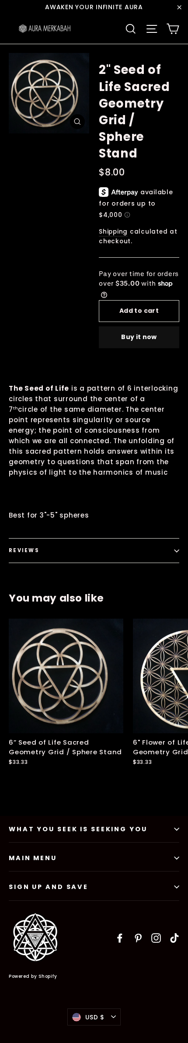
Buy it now (139, 336)
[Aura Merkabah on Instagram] (156, 938)
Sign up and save (48, 886)
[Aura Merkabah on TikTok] (174, 938)
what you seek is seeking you (78, 829)
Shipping (113, 232)
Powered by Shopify (33, 976)
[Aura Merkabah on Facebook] (120, 938)
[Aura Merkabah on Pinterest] (138, 938)
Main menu (33, 858)
